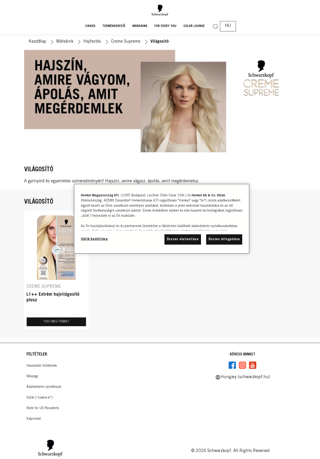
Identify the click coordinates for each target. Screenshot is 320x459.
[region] (161, 219)
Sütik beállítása (94, 239)
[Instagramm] (242, 365)
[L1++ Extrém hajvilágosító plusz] (56, 270)
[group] (160, 270)
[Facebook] (232, 365)
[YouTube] (252, 365)
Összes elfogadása (224, 239)
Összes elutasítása (183, 239)
